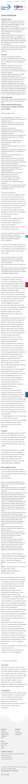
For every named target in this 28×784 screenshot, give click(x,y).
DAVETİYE (26, 395)
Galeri (2, 748)
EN (26, 236)
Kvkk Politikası (15, 770)
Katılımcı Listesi (5, 734)
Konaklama (4, 736)
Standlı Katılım (4, 733)
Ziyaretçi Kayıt (18, 733)
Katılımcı (3, 731)
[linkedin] (8, 774)
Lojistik (2, 737)
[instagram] (5, 774)
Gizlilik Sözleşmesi (5, 770)
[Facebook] (2, 774)
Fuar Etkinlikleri (5, 743)
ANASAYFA (10, 1)
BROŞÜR (26, 284)
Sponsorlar (4, 745)
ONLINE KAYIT (17, 1)
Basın (2, 746)
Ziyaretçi (17, 731)
